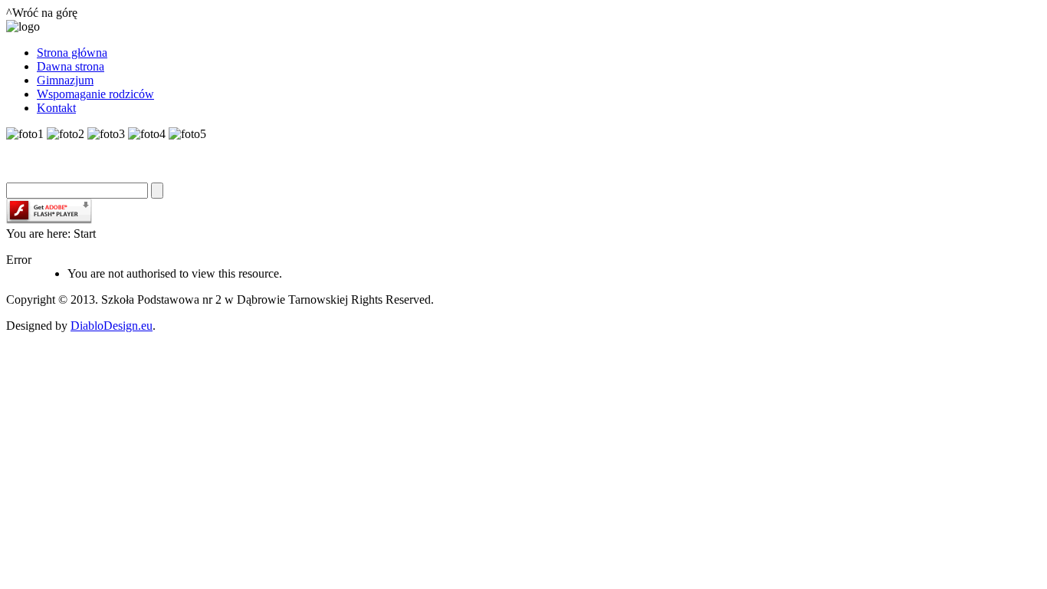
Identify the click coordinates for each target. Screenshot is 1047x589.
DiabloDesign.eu (112, 325)
